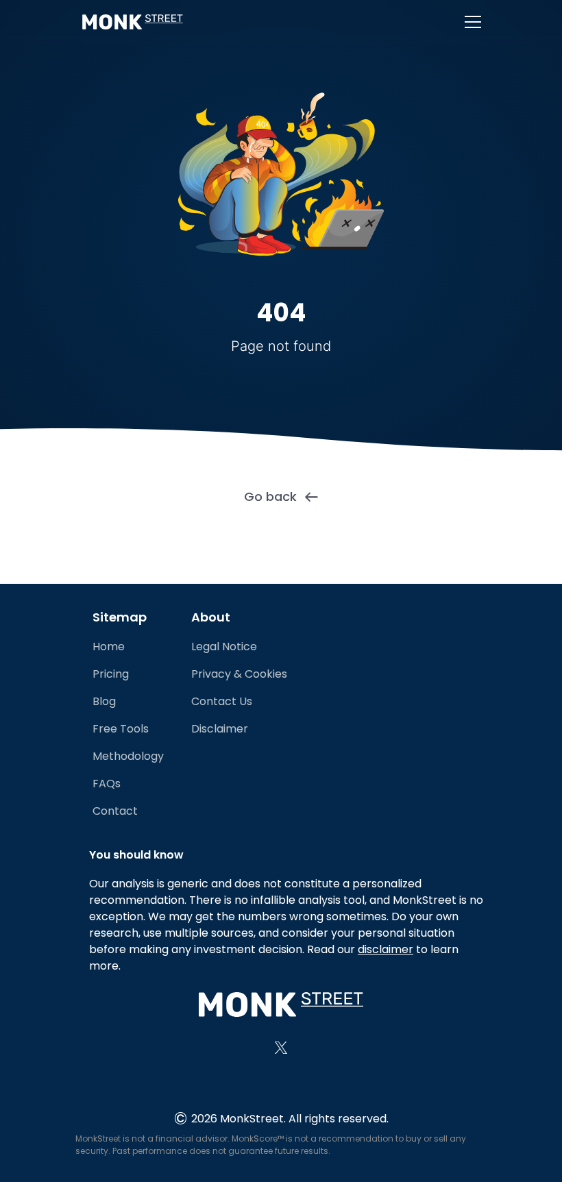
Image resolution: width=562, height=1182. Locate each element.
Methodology (128, 756)
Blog (104, 701)
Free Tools (121, 729)
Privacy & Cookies (239, 674)
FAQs (107, 783)
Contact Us (221, 701)
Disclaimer (219, 729)
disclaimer (385, 949)
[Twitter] (281, 1047)
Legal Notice (224, 646)
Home (109, 646)
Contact (115, 811)
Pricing (111, 674)
